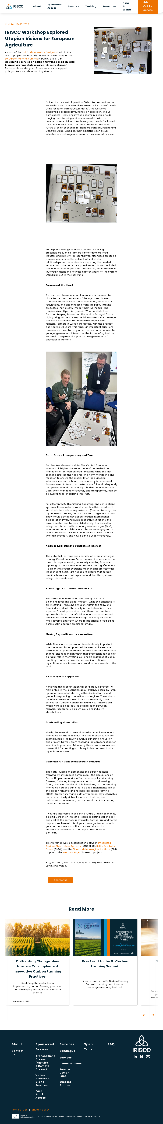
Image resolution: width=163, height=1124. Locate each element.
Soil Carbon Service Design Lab (40, 52)
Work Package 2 (72, 852)
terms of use (19, 1109)
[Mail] (146, 1057)
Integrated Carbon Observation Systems (78, 844)
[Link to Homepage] (142, 1043)
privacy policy (41, 1109)
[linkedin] (135, 1057)
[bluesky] (141, 1057)
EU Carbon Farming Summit (21, 58)
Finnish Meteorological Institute (91, 849)
